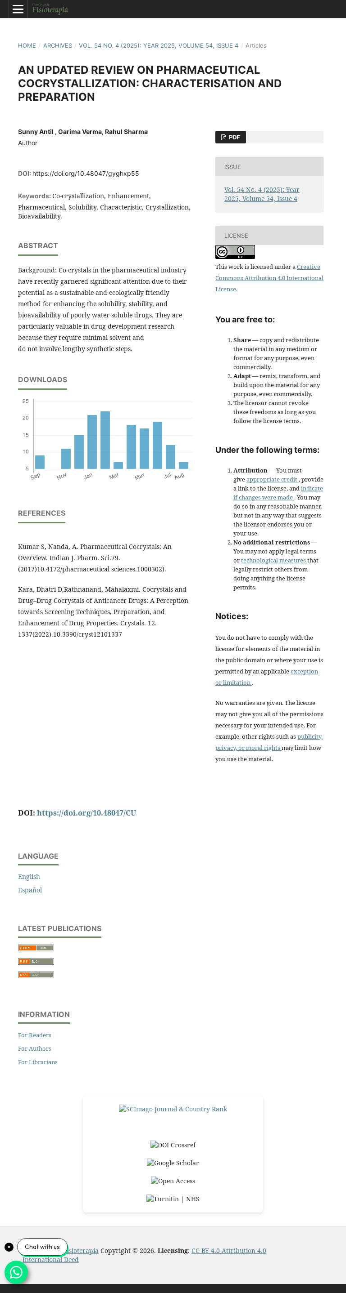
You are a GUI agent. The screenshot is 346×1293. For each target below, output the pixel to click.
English (29, 876)
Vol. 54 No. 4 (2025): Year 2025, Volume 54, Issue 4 (158, 45)
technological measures (274, 560)
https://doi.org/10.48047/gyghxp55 (85, 173)
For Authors (34, 1048)
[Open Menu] (18, 9)
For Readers (34, 1035)
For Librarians (38, 1062)
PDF (234, 137)
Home (27, 45)
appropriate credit (272, 479)
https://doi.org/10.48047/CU (86, 813)
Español (30, 890)
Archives (57, 45)
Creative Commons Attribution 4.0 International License (269, 278)
